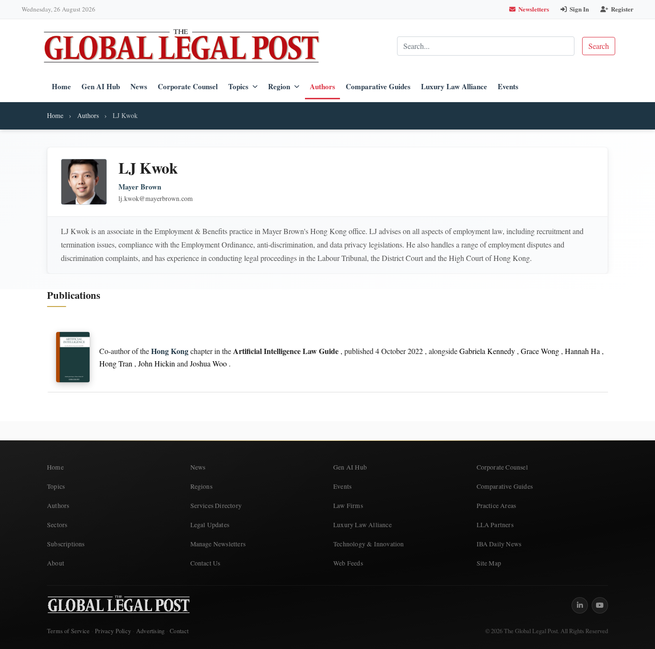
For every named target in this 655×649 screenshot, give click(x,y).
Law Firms (348, 505)
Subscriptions (66, 544)
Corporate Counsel (188, 86)
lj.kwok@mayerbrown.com (155, 198)
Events (508, 86)
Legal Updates (210, 524)
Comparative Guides (378, 86)
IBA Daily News (499, 544)
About (55, 563)
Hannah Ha (582, 351)
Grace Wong (540, 351)
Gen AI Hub (101, 86)
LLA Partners (495, 524)
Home (61, 86)
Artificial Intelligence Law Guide (286, 350)
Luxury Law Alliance (454, 86)
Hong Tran (115, 363)
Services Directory (216, 505)
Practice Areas (496, 505)
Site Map (489, 563)
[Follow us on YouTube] (600, 605)
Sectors (57, 524)
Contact (179, 631)
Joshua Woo (208, 363)
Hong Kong (169, 350)
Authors (322, 86)
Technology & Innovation (368, 544)
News (138, 86)
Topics (238, 86)
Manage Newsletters (218, 544)
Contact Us (205, 563)
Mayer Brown (139, 187)
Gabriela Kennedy (487, 351)
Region (279, 86)
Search (598, 46)
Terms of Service (68, 631)
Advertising (150, 631)
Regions (201, 486)
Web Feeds (348, 563)
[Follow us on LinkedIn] (580, 605)
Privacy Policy (113, 631)
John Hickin (156, 363)
